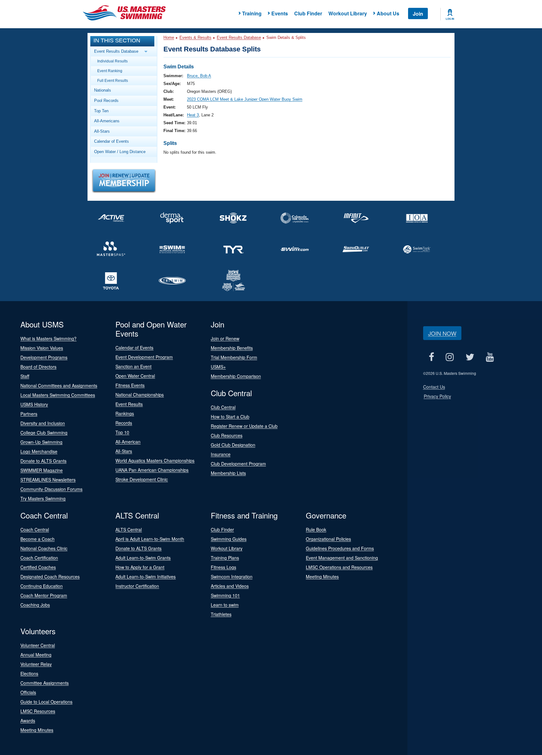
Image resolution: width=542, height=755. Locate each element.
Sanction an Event (133, 366)
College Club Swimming (43, 432)
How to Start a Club (230, 416)
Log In (450, 18)
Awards (27, 720)
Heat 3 (193, 115)
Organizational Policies (328, 539)
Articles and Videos (230, 586)
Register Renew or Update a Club (244, 426)
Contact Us (434, 387)
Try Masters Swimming (43, 498)
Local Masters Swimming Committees (57, 395)
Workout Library (347, 13)
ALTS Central (128, 529)
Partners (28, 414)
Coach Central (34, 529)
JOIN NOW (442, 333)
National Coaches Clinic (43, 548)
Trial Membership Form (234, 357)
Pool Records (106, 100)
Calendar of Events (111, 141)
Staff (24, 376)
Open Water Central (135, 376)
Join (418, 13)
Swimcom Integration (231, 576)
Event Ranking (109, 71)
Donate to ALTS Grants (43, 461)
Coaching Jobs (35, 605)
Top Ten (101, 111)
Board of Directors (38, 367)
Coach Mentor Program (43, 595)
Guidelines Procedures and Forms (340, 548)
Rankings (124, 413)
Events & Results (195, 37)
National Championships (139, 394)
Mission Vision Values (41, 348)
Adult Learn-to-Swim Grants (143, 558)
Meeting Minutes (322, 576)
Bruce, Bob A (199, 75)
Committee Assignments (44, 683)
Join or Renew (225, 338)
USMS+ (218, 367)
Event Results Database (239, 37)
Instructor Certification (137, 586)
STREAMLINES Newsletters (48, 479)
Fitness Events (130, 385)
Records (123, 423)
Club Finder (308, 13)
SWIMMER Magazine (41, 470)
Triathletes (221, 614)
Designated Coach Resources (50, 576)
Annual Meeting (35, 654)
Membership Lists (228, 473)
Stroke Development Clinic (141, 479)
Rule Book (316, 529)
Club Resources (226, 435)
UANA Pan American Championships (152, 470)
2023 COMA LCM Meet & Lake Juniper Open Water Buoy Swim (244, 99)
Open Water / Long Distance (120, 151)
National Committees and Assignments (58, 385)
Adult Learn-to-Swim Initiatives (145, 576)
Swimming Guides (229, 539)
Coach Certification (39, 558)
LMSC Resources (37, 711)
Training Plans (225, 558)
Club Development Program (238, 463)
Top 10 (122, 432)
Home (168, 37)
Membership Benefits (232, 348)
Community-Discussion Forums (51, 489)
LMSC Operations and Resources (339, 567)
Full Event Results (112, 80)
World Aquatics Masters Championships (154, 460)
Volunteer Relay (36, 664)
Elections (29, 673)
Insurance (221, 454)
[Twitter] (470, 356)
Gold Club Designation (233, 445)
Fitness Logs (223, 567)
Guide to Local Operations (46, 702)
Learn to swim (225, 605)
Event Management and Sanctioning (342, 558)
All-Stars (102, 131)
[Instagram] (450, 356)
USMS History (34, 404)
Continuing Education (41, 586)
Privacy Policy (437, 396)
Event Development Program (144, 357)
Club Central (223, 407)
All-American (128, 442)
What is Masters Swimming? (48, 338)
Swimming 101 (225, 595)
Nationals (102, 90)
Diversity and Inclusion (42, 423)
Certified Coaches (38, 567)
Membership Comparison (236, 376)
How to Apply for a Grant (139, 567)
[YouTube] (490, 356)
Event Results (129, 404)
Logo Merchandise (38, 451)
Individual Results (112, 61)
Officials (28, 692)
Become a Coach (37, 539)
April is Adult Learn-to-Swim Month (149, 539)
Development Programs (43, 357)
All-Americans (107, 121)
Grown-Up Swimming (41, 442)
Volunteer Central (37, 645)
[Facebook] (431, 356)
